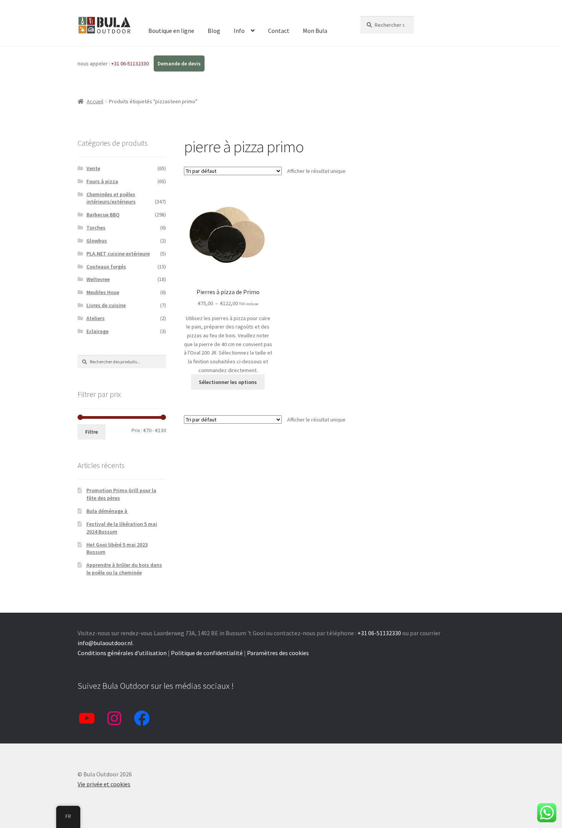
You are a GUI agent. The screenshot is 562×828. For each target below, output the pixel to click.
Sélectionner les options (228, 382)
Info (239, 30)
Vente (93, 168)
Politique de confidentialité (207, 653)
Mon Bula (315, 30)
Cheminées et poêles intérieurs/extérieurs (111, 198)
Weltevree (98, 279)
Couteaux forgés (106, 266)
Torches (96, 227)
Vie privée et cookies (104, 784)
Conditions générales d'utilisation (122, 653)
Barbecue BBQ (103, 214)
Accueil (95, 101)
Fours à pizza (102, 181)
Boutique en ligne (171, 30)
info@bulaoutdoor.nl (105, 643)
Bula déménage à (107, 511)
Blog (214, 30)
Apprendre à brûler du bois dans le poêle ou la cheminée (124, 568)
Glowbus (96, 240)
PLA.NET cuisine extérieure (118, 253)
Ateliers (95, 318)
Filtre (91, 431)
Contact (278, 30)
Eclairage (97, 331)
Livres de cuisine (106, 305)
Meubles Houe (102, 292)
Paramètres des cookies (278, 653)
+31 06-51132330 (130, 63)
